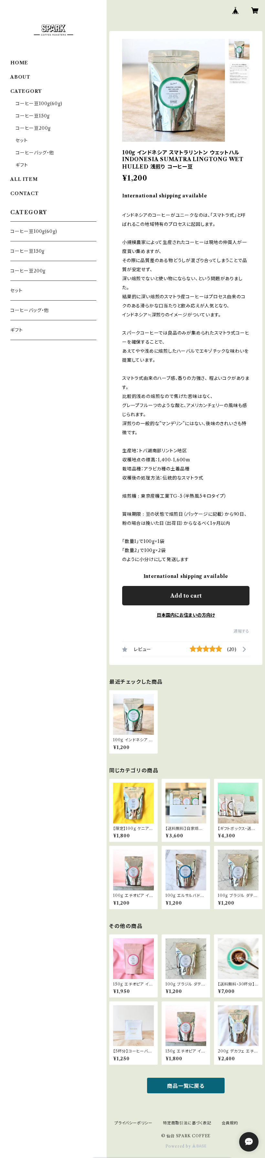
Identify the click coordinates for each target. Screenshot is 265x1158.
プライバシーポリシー (133, 1122)
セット (21, 140)
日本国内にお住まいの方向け (186, 615)
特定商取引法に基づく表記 (187, 1122)
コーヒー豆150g (33, 116)
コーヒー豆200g (33, 128)
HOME (19, 63)
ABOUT (20, 77)
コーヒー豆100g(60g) (39, 103)
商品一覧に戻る (186, 1086)
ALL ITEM (23, 179)
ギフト (22, 165)
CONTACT (24, 193)
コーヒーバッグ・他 (35, 153)
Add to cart (186, 595)
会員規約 (230, 1122)
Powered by (178, 1146)
